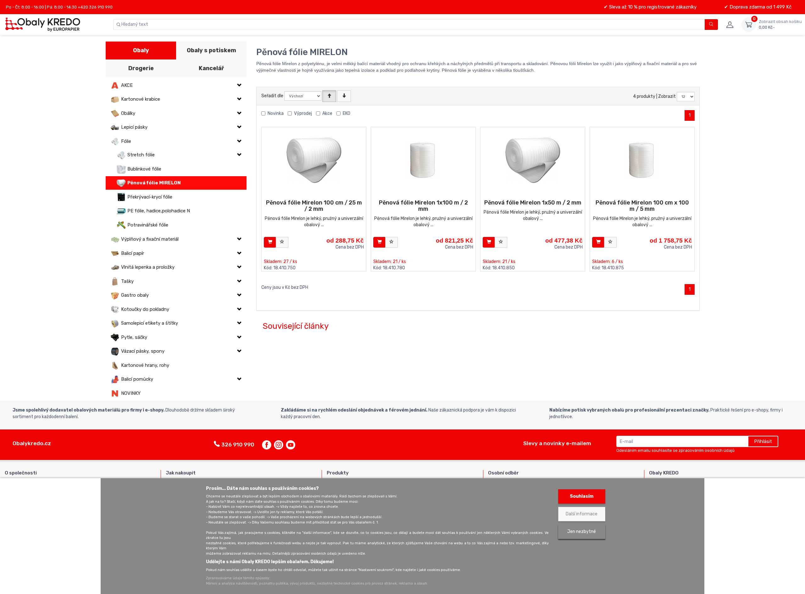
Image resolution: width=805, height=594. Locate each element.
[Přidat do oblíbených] (282, 242)
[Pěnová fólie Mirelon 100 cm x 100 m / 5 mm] (642, 160)
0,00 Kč (780, 24)
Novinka (276, 113)
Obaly (141, 50)
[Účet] (730, 24)
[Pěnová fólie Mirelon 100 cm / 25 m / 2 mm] (313, 160)
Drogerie (141, 68)
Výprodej (303, 113)
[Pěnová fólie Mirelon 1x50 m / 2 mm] (532, 160)
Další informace (581, 514)
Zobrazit (667, 96)
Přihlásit (763, 441)
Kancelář (211, 68)
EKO (346, 113)
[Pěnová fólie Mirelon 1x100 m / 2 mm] (423, 160)
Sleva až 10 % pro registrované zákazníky (652, 7)
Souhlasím (581, 496)
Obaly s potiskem (211, 50)
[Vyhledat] (711, 24)
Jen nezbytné (581, 531)
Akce (327, 113)
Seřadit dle (272, 95)
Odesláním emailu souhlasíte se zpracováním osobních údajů (675, 450)
